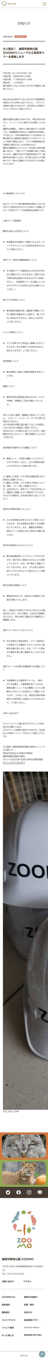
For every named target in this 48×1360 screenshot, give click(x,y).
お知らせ (28, 1312)
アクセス (27, 1281)
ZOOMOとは (8, 1297)
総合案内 (6, 1305)
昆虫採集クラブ (31, 1320)
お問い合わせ (8, 1281)
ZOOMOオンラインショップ (24, 1172)
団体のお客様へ (31, 1297)
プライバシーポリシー (32, 1327)
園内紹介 (6, 1312)
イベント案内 (8, 1328)
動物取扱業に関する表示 (33, 1335)
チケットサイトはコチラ (14, 762)
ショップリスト (9, 1320)
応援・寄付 (29, 1305)
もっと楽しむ (8, 1335)
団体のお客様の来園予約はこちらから (24, 1145)
